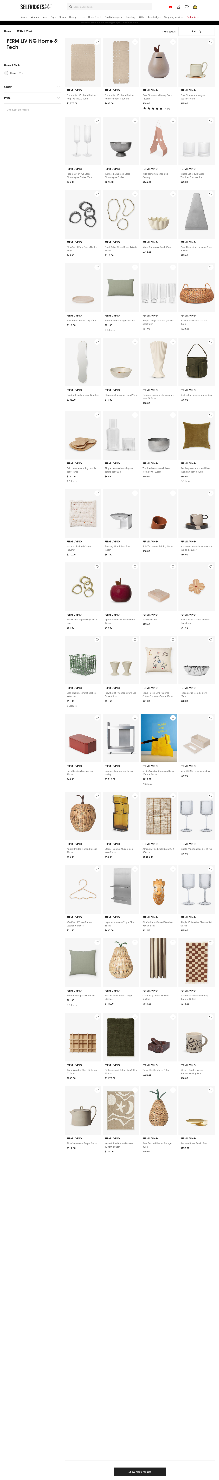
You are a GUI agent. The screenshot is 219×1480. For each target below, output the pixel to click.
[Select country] (170, 6)
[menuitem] (24, 17)
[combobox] (112, 7)
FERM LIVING (24, 31)
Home (7, 31)
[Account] (178, 6)
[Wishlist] (186, 6)
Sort (193, 31)
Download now (130, 22)
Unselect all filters (18, 109)
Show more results (139, 1472)
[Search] (71, 6)
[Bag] (195, 6)
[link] (83, 96)
